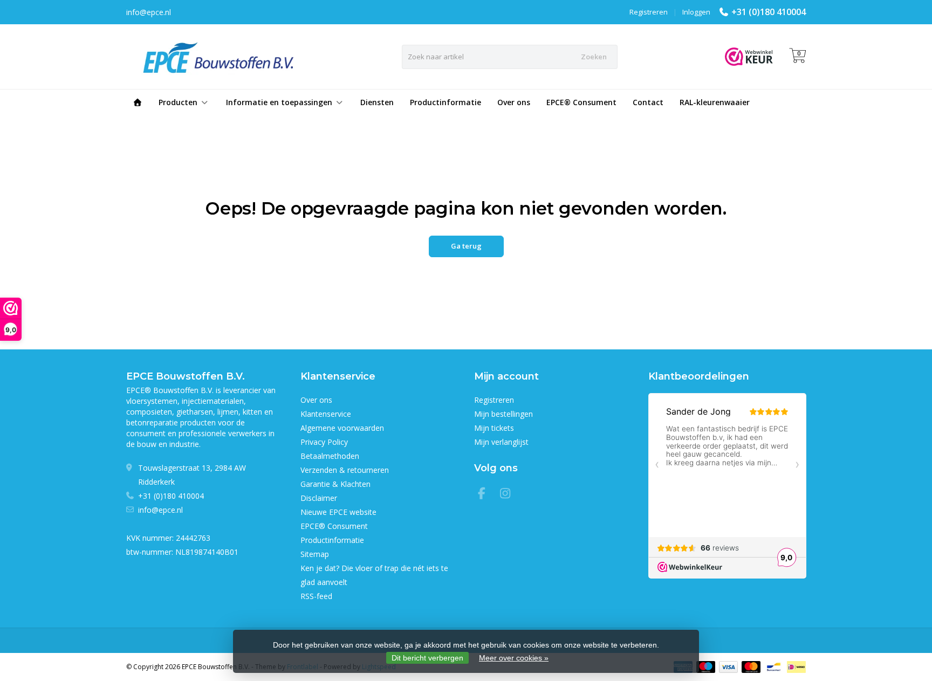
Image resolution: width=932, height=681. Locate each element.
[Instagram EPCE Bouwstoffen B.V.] (508, 495)
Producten (178, 102)
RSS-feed (316, 596)
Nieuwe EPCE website (338, 512)
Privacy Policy (324, 442)
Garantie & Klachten (335, 484)
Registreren (648, 12)
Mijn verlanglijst (501, 442)
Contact (648, 102)
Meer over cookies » (514, 658)
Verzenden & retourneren (344, 470)
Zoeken (594, 56)
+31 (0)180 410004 (768, 12)
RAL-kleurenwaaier (715, 102)
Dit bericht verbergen (427, 658)
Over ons (513, 102)
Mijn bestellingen (503, 414)
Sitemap (314, 554)
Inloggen (696, 12)
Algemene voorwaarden (342, 428)
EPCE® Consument (581, 102)
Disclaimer (318, 498)
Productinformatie (445, 102)
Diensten (377, 102)
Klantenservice (325, 414)
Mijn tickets (494, 428)
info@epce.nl (160, 510)
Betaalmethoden (329, 456)
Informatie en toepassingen (279, 102)
